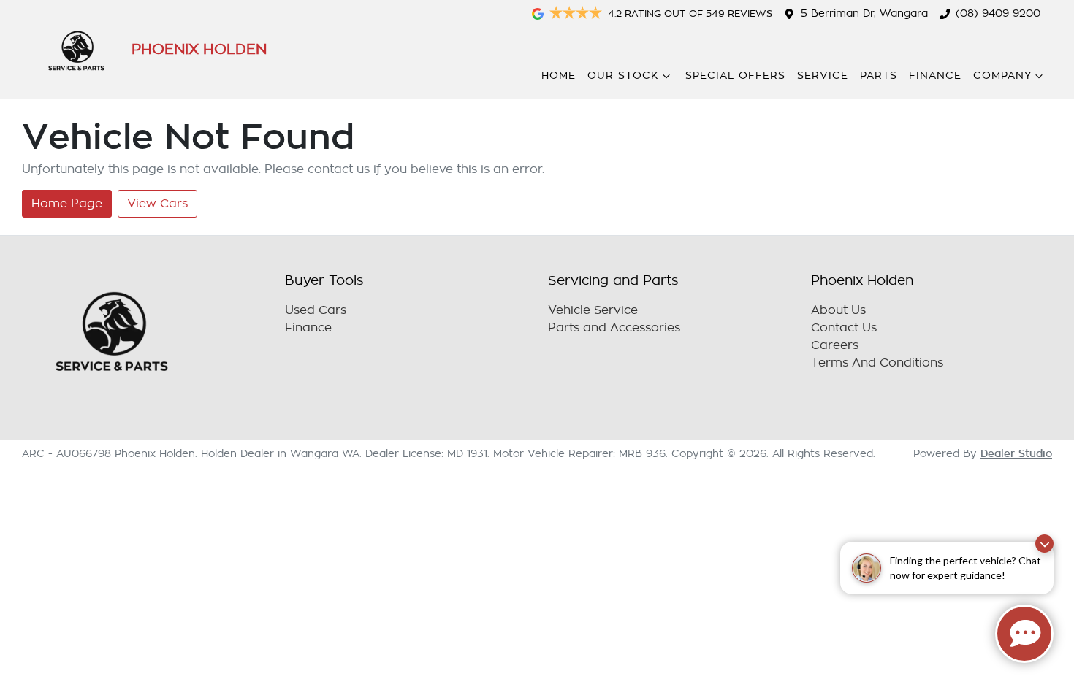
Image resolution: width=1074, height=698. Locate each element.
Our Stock (623, 75)
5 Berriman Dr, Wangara (864, 13)
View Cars (157, 204)
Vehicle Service (593, 310)
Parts (878, 75)
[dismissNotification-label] (1044, 543)
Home (558, 75)
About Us (838, 310)
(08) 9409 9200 (998, 13)
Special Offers (735, 75)
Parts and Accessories (614, 328)
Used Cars (315, 310)
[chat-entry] (1024, 634)
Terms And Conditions (877, 363)
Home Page (66, 204)
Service (822, 75)
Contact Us (844, 328)
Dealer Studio (1016, 453)
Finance (935, 75)
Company (1002, 75)
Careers (834, 345)
